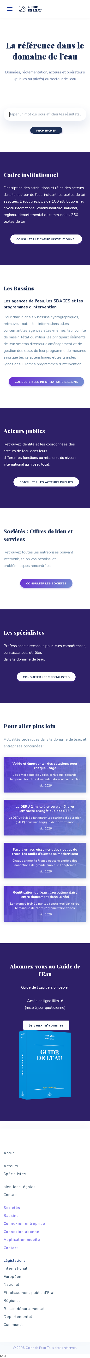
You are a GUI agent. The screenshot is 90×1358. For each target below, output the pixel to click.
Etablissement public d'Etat (29, 1292)
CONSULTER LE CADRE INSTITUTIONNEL (46, 239)
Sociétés (12, 1207)
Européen (12, 1276)
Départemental (18, 1316)
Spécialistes (15, 1174)
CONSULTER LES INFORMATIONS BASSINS (46, 382)
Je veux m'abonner (46, 1025)
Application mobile (22, 1239)
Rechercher (46, 130)
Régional (12, 1300)
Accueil (10, 1153)
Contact (11, 1194)
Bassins (11, 1215)
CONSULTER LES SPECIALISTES (46, 677)
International (15, 1268)
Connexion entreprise (24, 1223)
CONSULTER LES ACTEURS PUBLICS (46, 482)
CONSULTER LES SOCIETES (46, 583)
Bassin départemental (24, 1308)
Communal (13, 1324)
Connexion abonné (21, 1231)
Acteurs (11, 1166)
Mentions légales (20, 1186)
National (11, 1284)
